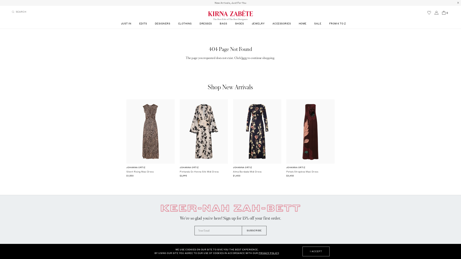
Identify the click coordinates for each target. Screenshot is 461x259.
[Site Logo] (230, 13)
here (244, 58)
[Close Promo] (458, 3)
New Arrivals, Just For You (231, 3)
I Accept (316, 251)
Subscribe (254, 230)
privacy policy (269, 253)
